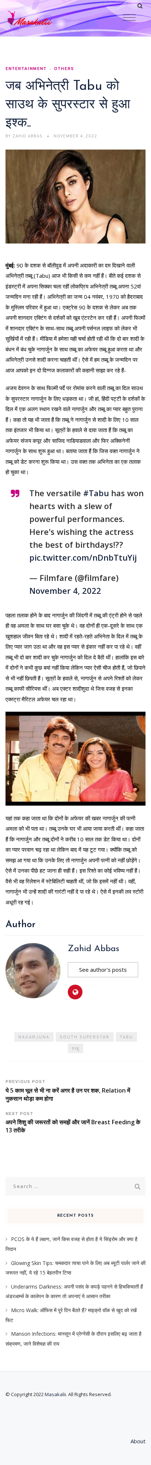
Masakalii (55, 1394)
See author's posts (103, 969)
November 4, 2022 (65, 590)
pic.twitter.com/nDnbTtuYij (83, 557)
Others (64, 69)
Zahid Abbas (93, 948)
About (138, 1441)
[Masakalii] (44, 18)
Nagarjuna (33, 1037)
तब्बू (75, 1048)
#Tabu (96, 492)
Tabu (126, 1037)
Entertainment (26, 69)
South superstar (85, 1037)
